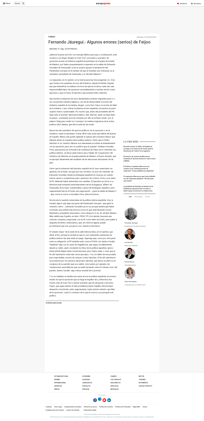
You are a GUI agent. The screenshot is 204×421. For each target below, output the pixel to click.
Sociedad (86, 379)
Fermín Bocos (129, 262)
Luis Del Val (128, 242)
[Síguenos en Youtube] (104, 400)
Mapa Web (136, 407)
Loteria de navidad (72, 410)
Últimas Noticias (61, 376)
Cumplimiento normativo (72, 407)
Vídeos (57, 389)
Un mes (147, 197)
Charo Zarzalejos (131, 282)
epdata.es (114, 386)
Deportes (58, 386)
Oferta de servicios (90, 407)
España (57, 379)
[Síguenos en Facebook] (95, 400)
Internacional (60, 383)
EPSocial (85, 389)
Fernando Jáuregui (131, 223)
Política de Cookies (106, 407)
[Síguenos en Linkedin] (109, 400)
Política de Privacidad (123, 407)
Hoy (130, 197)
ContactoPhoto (145, 386)
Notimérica (143, 383)
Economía (86, 376)
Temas (144, 407)
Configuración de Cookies (55, 410)
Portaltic (86, 386)
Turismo (142, 379)
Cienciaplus (87, 383)
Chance (113, 376)
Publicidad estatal (90, 410)
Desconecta (115, 383)
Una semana (138, 197)
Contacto (49, 407)
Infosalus (114, 389)
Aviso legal (58, 407)
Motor (141, 376)
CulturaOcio (115, 379)
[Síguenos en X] (100, 400)
